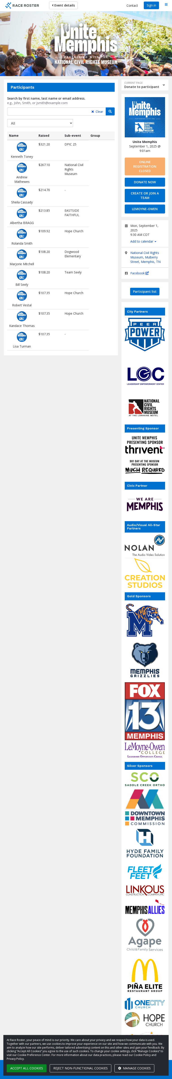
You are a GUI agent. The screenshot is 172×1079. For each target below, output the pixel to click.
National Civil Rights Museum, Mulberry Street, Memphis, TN (145, 257)
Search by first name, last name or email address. (46, 98)
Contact (132, 5)
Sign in (151, 5)
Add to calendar (142, 241)
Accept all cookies (26, 1068)
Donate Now (145, 182)
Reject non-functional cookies (80, 1068)
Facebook (138, 273)
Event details (64, 5)
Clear (99, 111)
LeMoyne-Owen (145, 209)
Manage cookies (136, 1068)
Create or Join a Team (145, 195)
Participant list (145, 291)
